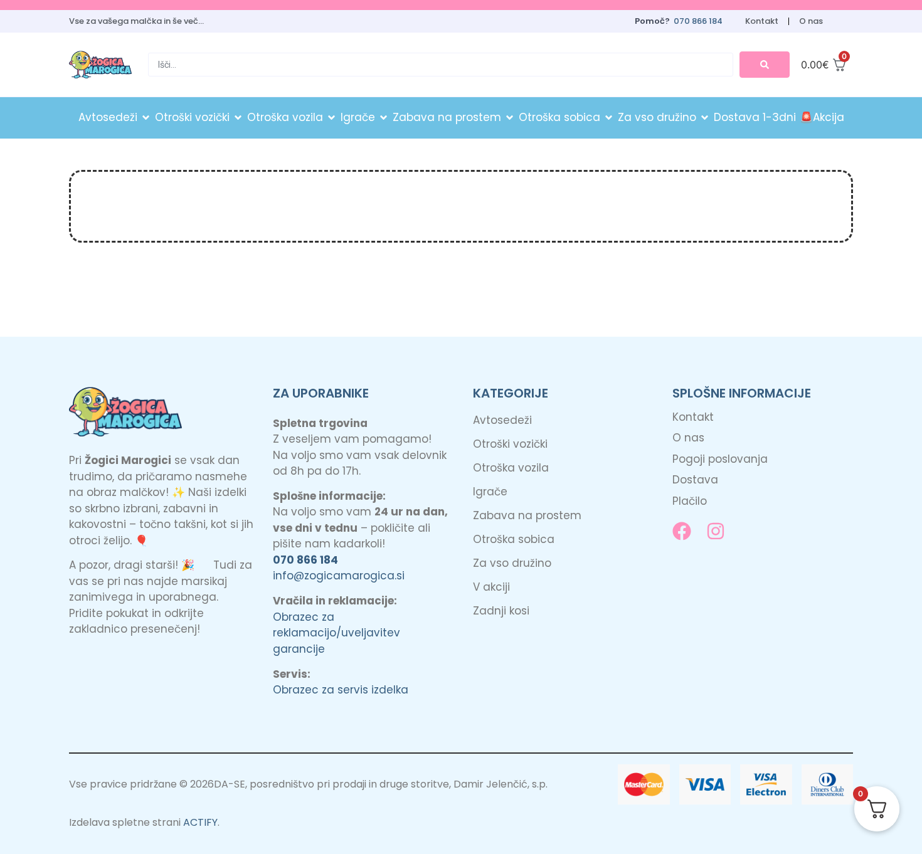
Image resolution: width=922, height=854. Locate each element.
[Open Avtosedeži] (145, 117)
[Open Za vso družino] (704, 117)
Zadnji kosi (501, 610)
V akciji (491, 586)
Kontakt (761, 21)
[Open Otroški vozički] (238, 117)
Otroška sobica (513, 539)
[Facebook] (681, 531)
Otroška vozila (511, 467)
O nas (811, 21)
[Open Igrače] (383, 117)
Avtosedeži (502, 420)
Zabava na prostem (527, 515)
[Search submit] (764, 64)
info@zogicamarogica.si (339, 575)
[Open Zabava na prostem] (509, 117)
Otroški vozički (510, 443)
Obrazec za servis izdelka (340, 689)
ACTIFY (200, 822)
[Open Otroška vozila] (331, 117)
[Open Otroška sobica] (608, 117)
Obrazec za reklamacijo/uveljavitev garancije (336, 632)
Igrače (490, 491)
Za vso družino (512, 563)
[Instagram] (715, 531)
